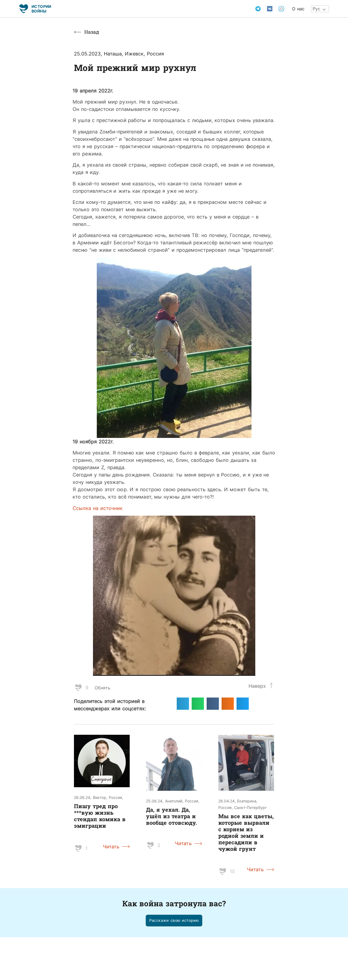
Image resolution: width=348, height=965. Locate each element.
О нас (298, 9)
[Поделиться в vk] (213, 704)
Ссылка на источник (98, 508)
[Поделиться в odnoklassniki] (228, 704)
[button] (174, 920)
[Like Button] (78, 687)
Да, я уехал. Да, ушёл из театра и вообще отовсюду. (171, 816)
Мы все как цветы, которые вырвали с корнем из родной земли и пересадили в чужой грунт (246, 832)
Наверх (257, 685)
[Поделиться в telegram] (183, 704)
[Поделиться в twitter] (243, 704)
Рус (316, 9)
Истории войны (41, 9)
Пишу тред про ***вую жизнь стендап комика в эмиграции (100, 815)
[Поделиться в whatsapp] (198, 704)
